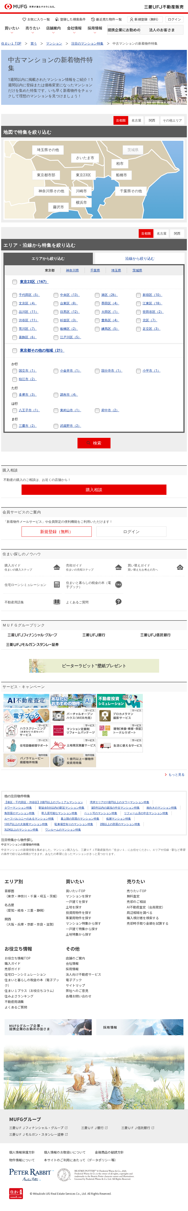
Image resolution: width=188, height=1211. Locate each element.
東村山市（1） (70, 410)
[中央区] (59, 295)
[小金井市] (59, 371)
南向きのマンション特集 (162, 807)
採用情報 (95, 28)
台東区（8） (69, 303)
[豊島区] (101, 320)
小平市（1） (151, 370)
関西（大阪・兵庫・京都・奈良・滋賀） (30, 922)
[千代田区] (18, 295)
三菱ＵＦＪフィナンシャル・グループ (36, 1127)
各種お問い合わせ (78, 996)
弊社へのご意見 (77, 990)
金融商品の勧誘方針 (109, 1152)
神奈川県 (72, 270)
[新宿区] (142, 295)
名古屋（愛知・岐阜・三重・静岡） (25, 907)
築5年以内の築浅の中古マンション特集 (115, 807)
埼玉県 (116, 270)
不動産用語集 (14, 1001)
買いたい (12, 28)
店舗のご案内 (75, 958)
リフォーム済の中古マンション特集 (146, 813)
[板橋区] (59, 329)
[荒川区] (18, 329)
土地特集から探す (78, 934)
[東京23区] (18, 282)
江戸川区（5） (70, 337)
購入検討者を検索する (143, 918)
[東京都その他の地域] (18, 350)
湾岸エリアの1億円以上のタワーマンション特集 (119, 802)
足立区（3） (151, 329)
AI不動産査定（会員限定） (146, 907)
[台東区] (59, 303)
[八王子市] (18, 410)
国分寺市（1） (111, 370)
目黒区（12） (70, 312)
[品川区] (18, 312)
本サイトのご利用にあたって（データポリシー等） (81, 1160)
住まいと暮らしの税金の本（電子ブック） (32, 983)
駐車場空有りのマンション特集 (74, 824)
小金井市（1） (70, 370)
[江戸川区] (59, 337)
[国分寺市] (101, 371)
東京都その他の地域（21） (42, 350)
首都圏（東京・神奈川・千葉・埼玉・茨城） (32, 894)
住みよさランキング (19, 996)
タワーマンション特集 (18, 807)
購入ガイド (13, 963)
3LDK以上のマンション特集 (21, 829)
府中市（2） (110, 410)
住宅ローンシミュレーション (25, 974)
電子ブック (74, 980)
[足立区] (142, 329)
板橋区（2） (69, 329)
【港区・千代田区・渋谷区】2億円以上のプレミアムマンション (43, 802)
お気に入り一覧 (38, 19)
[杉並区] (59, 320)
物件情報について (22, 1160)
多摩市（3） (28, 394)
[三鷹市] (18, 426)
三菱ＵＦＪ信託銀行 (136, 1127)
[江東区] (142, 303)
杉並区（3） (69, 320)
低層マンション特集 (118, 818)
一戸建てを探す (77, 901)
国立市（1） (28, 370)
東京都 (50, 270)
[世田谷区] (142, 312)
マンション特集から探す (83, 923)
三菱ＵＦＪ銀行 (92, 1127)
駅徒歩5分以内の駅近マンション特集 (61, 807)
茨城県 (137, 270)
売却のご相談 (136, 901)
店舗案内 (53, 28)
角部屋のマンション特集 (19, 813)
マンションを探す (78, 896)
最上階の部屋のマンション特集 (80, 818)
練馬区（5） (110, 329)
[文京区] (18, 303)
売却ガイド (13, 969)
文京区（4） (28, 303)
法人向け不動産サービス (83, 974)
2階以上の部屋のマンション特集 (120, 824)
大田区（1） (110, 312)
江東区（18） (152, 303)
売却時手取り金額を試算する (148, 923)
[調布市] (59, 395)
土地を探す (74, 907)
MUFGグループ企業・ (29, 1027)
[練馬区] (101, 329)
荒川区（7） (28, 329)
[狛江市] (18, 379)
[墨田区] (101, 303)
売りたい (32, 28)
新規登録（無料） (147, 19)
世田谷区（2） (153, 312)
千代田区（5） (29, 295)
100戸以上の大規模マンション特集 (26, 824)
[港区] (101, 295)
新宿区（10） (152, 295)
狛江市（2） (28, 379)
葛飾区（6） (28, 337)
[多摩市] (18, 395)
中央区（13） (70, 295)
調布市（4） (69, 394)
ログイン (174, 19)
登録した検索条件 (73, 19)
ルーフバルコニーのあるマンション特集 (29, 818)
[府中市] (101, 410)
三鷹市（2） (28, 426)
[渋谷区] (18, 320)
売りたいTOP (136, 891)
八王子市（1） (29, 410)
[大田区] (101, 312)
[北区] (142, 320)
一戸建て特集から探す (82, 929)
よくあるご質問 (16, 1007)
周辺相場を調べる (139, 912)
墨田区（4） (110, 303)
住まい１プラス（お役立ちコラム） (30, 990)
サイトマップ (75, 985)
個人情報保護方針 (22, 1152)
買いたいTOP (75, 891)
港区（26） (109, 295)
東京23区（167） (34, 282)
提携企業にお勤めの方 (124, 30)
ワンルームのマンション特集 (63, 829)
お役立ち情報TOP (17, 958)
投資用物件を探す (78, 912)
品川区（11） (29, 312)
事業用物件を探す (78, 918)
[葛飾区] (18, 337)
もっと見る (177, 774)
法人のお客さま (162, 30)
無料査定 (133, 896)
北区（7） (150, 320)
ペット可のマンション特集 (100, 813)
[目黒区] (59, 312)
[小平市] (142, 371)
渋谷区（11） (29, 320)
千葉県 (95, 270)
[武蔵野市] (59, 426)
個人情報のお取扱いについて (65, 1152)
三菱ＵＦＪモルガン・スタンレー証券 (36, 1134)
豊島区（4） (110, 320)
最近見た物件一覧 (109, 19)
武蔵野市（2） (70, 426)
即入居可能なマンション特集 (59, 813)
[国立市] (18, 371)
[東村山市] (59, 410)
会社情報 (74, 28)
